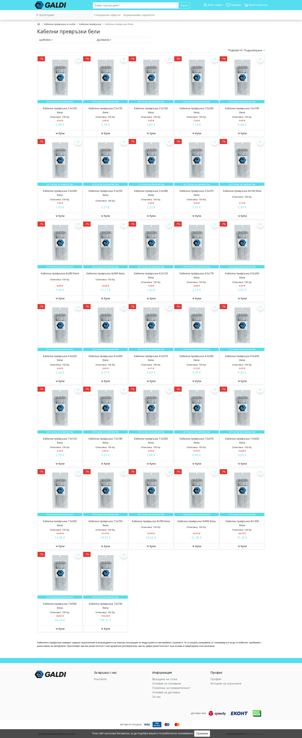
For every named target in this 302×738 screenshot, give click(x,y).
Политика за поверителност (171, 688)
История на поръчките (225, 683)
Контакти (100, 679)
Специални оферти (107, 15)
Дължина (103, 40)
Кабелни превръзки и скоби (59, 24)
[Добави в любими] (78, 59)
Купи (61, 133)
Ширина (45, 40)
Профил (215, 679)
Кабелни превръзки (90, 24)
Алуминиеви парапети (139, 15)
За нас (156, 697)
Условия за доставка (166, 692)
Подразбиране (253, 50)
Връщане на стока (164, 679)
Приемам (202, 733)
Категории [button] (46, 15)
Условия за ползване (166, 683)
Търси (184, 5)
